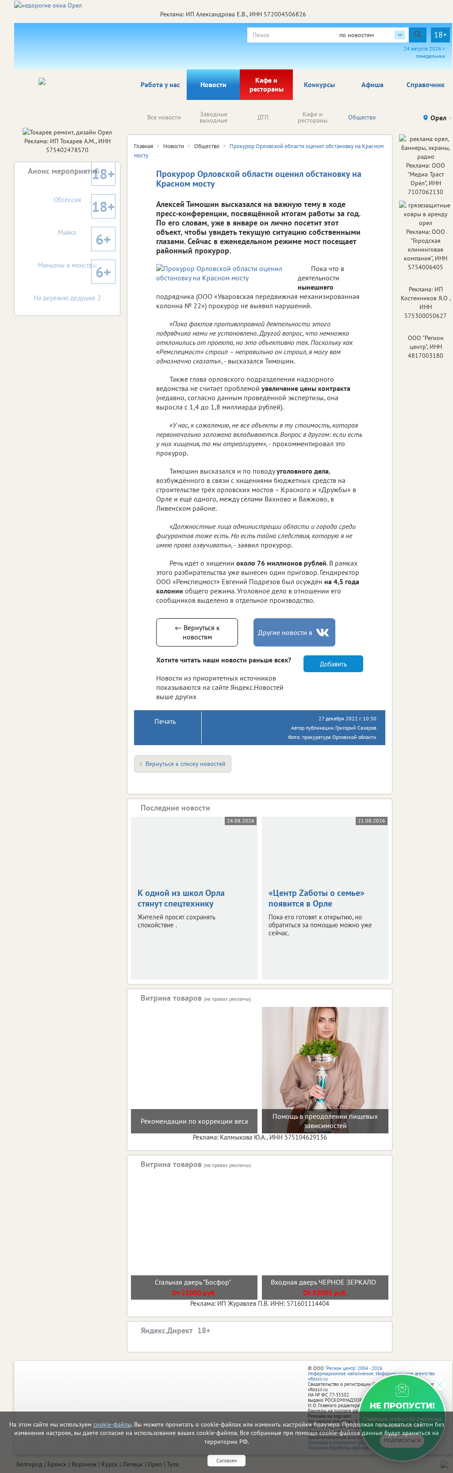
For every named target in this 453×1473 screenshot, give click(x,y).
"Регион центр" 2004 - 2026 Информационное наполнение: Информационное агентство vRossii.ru (371, 1373)
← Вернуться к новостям (197, 632)
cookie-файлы (112, 1424)
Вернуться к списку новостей (186, 764)
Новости (213, 84)
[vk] (323, 633)
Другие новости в (285, 632)
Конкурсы (319, 84)
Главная (143, 146)
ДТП (263, 117)
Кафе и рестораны (267, 84)
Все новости (164, 117)
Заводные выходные (213, 117)
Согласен (226, 1460)
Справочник (426, 84)
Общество (362, 117)
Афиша (372, 84)
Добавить (333, 664)
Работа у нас (160, 84)
